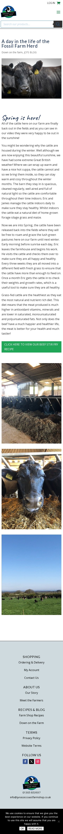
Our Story (31, 693)
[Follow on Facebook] (25, 761)
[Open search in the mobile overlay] (31, 24)
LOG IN (51, 3)
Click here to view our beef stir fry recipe (31, 346)
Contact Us (31, 678)
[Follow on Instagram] (37, 761)
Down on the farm (12, 52)
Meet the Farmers (31, 700)
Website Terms (31, 746)
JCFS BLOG (30, 52)
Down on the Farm (31, 723)
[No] (58, 821)
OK (22, 828)
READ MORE (35, 828)
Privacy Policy (31, 738)
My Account (31, 670)
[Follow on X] (31, 761)
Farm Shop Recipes (31, 715)
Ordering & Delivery (31, 662)
